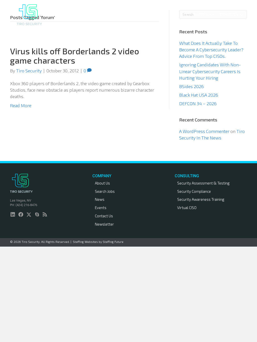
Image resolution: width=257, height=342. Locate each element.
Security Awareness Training (200, 199)
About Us (102, 183)
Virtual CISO (187, 207)
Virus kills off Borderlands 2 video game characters (74, 55)
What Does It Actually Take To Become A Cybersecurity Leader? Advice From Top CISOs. (211, 49)
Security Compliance (194, 191)
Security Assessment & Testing (203, 183)
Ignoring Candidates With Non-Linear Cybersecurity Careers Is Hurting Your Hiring (210, 71)
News (99, 199)
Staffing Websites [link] (85, 241)
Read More (20, 105)
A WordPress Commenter (204, 131)
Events (100, 207)
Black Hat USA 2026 (198, 95)
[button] (119, 15)
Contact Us (104, 216)
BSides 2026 (191, 86)
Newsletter (104, 224)
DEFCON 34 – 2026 (198, 103)
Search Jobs (105, 191)
